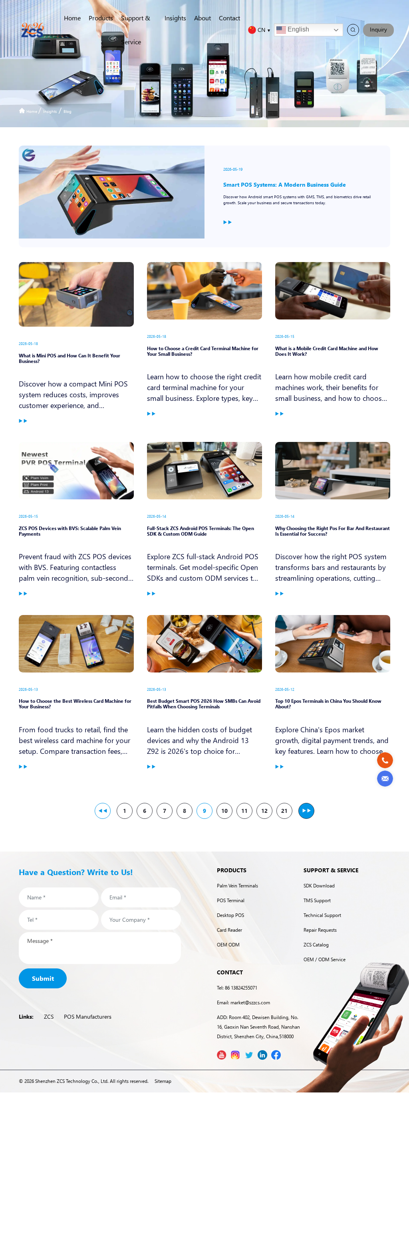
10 (224, 810)
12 (264, 810)
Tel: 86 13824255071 (237, 988)
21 (284, 810)
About (202, 18)
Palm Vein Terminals (237, 886)
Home (72, 18)
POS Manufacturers (87, 1016)
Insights (175, 18)
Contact (229, 18)
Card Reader (229, 930)
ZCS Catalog (316, 945)
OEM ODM (228, 945)
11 (244, 810)
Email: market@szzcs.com (243, 1003)
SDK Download (319, 886)
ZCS (49, 1016)
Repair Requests (320, 930)
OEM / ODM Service (324, 959)
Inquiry (378, 29)
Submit (43, 978)
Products (101, 18)
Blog (67, 111)
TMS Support (317, 900)
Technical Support (322, 915)
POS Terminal (230, 900)
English (297, 29)
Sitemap (163, 1081)
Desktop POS (230, 915)
